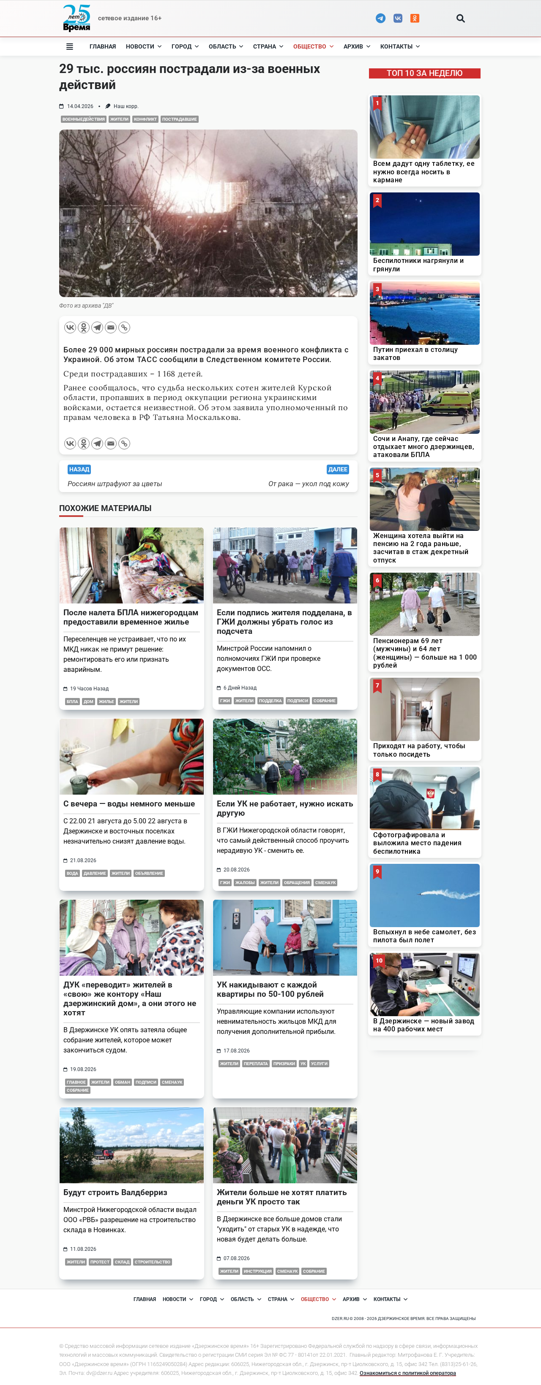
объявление (149, 873)
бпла (72, 701)
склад (122, 1262)
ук (303, 1063)
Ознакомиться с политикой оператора (408, 1373)
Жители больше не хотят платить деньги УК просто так (282, 1197)
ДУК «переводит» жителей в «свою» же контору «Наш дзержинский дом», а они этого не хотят (129, 998)
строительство (152, 1262)
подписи (297, 700)
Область (222, 46)
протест (99, 1262)
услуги (319, 1063)
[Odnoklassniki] (84, 327)
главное (76, 1082)
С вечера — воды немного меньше (129, 804)
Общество (309, 46)
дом (88, 701)
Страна (264, 46)
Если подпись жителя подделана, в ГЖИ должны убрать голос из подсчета (284, 622)
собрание (325, 700)
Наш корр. (126, 106)
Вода (72, 873)
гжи (225, 700)
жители (119, 119)
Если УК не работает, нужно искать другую (285, 808)
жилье (106, 701)
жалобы (245, 882)
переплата (256, 1063)
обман (122, 1082)
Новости (140, 46)
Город (181, 46)
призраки (284, 1063)
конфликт (145, 119)
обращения (297, 882)
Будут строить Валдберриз (115, 1192)
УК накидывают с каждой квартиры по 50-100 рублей (270, 989)
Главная (103, 46)
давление (95, 873)
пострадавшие (179, 119)
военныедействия (84, 119)
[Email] (111, 327)
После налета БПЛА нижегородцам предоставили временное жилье (130, 617)
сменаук (325, 882)
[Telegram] (97, 327)
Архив (353, 46)
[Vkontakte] (70, 327)
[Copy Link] (124, 327)
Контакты (396, 46)
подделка (270, 700)
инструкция (258, 1271)
